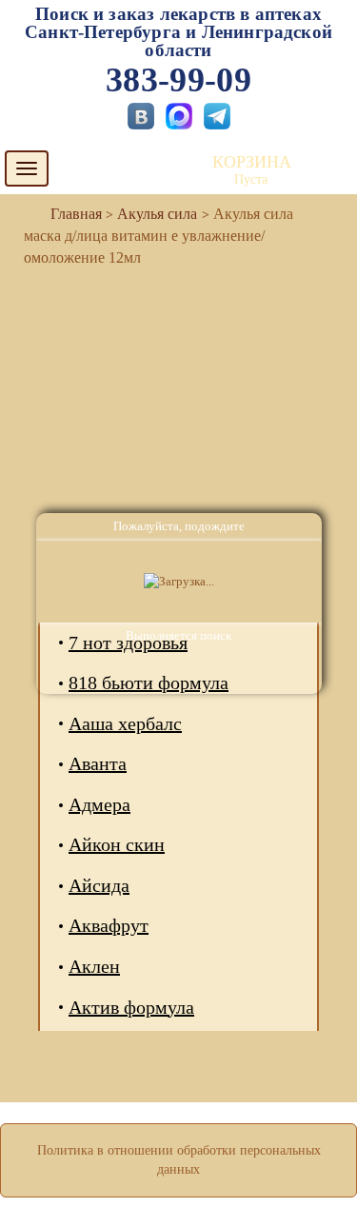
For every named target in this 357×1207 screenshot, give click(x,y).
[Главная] (68, 214)
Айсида (99, 885)
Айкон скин (117, 844)
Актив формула (131, 1007)
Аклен (94, 966)
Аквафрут (109, 925)
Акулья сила (157, 214)
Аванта (98, 763)
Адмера (99, 804)
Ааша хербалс (125, 723)
